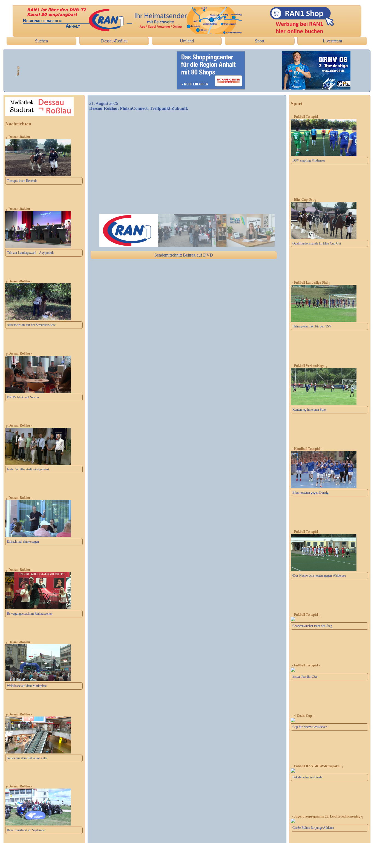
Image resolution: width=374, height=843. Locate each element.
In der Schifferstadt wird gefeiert (28, 469)
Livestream (332, 41)
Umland (187, 41)
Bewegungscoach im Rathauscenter (30, 613)
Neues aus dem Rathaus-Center (27, 758)
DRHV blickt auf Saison (23, 397)
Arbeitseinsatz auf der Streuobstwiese (31, 325)
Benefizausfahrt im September (26, 830)
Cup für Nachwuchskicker (309, 727)
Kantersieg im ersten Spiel (309, 410)
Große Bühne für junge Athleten (313, 828)
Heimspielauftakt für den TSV (312, 326)
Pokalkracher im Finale (307, 777)
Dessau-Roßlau (114, 41)
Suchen (41, 41)
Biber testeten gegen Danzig (310, 492)
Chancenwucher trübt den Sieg (312, 626)
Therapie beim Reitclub (22, 181)
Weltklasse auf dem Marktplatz (27, 686)
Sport (259, 41)
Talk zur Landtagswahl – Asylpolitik (30, 253)
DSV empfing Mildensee (308, 160)
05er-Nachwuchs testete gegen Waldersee (319, 575)
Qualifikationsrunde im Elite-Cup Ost (316, 243)
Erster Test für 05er (304, 676)
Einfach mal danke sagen (23, 541)
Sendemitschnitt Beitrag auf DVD (183, 255)
